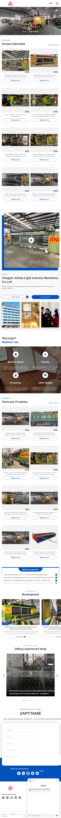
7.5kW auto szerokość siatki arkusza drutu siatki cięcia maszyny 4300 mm (24, 580)
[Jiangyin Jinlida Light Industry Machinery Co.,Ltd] (10, 3)
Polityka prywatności (5, 815)
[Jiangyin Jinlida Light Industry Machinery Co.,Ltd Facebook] (3, 798)
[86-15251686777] (32, 773)
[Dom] (10, 789)
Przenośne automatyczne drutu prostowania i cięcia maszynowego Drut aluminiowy (27, 577)
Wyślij (41, 771)
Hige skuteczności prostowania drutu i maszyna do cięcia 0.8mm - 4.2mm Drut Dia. (27, 574)
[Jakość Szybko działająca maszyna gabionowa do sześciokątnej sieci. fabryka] (15, 100)
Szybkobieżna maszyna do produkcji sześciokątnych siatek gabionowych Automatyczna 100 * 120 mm (29, 583)
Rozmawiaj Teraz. (45, 297)
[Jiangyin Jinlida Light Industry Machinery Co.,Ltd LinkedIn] (23, 773)
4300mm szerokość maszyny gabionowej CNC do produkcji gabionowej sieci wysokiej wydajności (15, 473)
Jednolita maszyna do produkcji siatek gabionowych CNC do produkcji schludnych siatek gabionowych (15, 434)
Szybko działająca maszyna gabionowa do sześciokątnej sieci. (15, 115)
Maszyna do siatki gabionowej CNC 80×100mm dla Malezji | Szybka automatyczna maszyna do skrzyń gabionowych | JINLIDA (44, 194)
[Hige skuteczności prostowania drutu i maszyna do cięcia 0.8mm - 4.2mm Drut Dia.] (56, 574)
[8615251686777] (27, 773)
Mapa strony (13, 814)
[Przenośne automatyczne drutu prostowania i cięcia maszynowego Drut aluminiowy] (56, 577)
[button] (23, 31)
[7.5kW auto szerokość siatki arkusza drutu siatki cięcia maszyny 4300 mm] (56, 580)
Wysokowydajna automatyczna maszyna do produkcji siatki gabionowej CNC (44, 513)
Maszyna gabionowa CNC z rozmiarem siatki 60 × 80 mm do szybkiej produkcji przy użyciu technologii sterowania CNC (44, 473)
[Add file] (29, 815)
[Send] (57, 815)
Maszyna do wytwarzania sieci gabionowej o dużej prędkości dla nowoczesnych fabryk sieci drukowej (15, 513)
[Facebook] (18, 773)
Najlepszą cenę (15, 80)
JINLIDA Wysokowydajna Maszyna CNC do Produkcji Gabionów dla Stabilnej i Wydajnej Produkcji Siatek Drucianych (16, 553)
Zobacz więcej (54, 45)
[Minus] (57, 781)
